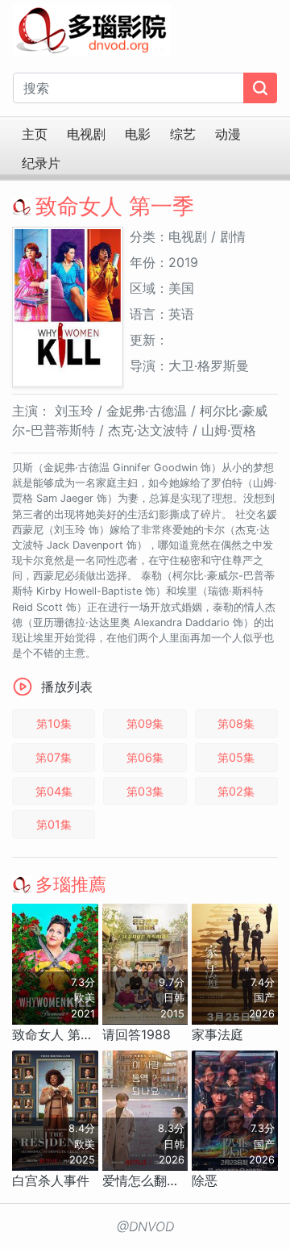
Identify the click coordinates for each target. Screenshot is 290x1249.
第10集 (54, 723)
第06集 (145, 757)
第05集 (236, 757)
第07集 (53, 757)
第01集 (54, 824)
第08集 (236, 723)
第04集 (53, 791)
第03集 (145, 791)
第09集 (145, 723)
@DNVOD (145, 1226)
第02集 (236, 791)
